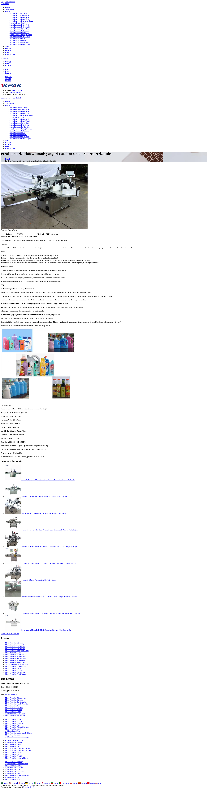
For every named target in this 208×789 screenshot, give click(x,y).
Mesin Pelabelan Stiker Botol (19, 42)
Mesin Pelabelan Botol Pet (14, 756)
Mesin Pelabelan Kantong (14, 762)
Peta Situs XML (28, 787)
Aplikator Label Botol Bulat (14, 768)
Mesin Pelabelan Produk (13, 766)
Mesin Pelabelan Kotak (13, 719)
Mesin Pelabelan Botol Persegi (20, 37)
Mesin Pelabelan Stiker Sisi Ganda (17, 727)
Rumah (7, 7)
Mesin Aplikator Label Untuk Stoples (18, 750)
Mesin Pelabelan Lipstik (13, 752)
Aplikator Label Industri (13, 742)
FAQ (7, 52)
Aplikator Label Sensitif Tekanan (16, 764)
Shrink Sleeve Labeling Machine (21, 35)
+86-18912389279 (17, 90)
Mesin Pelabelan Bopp (13, 712)
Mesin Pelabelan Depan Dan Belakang (18, 733)
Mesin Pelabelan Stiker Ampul (15, 698)
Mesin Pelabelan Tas (12, 706)
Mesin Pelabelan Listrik (13, 729)
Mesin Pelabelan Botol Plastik (20, 27)
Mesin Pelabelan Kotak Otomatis (16, 704)
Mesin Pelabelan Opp (12, 754)
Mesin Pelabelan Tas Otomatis (15, 702)
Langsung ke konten (8, 2)
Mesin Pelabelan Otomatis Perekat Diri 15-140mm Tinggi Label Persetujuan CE (48, 563)
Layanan (8, 50)
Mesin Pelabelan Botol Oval (19, 25)
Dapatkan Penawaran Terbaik (11, 98)
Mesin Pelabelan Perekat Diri (19, 33)
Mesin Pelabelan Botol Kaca (19, 19)
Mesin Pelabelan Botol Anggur (20, 44)
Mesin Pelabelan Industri (13, 744)
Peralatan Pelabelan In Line (14, 740)
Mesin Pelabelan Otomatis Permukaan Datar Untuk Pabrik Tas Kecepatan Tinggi (49, 546)
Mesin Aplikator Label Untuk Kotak (17, 748)
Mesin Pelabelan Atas (12, 779)
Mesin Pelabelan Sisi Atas (18, 40)
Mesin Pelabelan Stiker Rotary (20, 29)
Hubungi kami (10, 54)
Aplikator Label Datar (12, 731)
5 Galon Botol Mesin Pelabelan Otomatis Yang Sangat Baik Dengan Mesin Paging (49, 530)
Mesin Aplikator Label (17, 23)
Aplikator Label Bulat (12, 769)
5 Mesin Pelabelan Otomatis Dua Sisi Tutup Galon (38, 580)
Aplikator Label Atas (12, 777)
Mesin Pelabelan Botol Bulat (19, 31)
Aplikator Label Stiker (12, 773)
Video (7, 46)
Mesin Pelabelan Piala (12, 725)
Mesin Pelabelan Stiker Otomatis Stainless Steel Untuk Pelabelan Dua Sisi (46, 496)
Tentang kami (10, 9)
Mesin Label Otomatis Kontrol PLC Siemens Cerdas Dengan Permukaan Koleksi (49, 597)
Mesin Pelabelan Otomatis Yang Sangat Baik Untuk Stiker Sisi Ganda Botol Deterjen (50, 613)
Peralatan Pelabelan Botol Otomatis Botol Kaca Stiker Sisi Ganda (43, 513)
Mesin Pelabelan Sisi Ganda (19, 15)
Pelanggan (8, 48)
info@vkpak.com (15, 92)
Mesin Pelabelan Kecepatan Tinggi (21, 21)
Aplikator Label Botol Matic (15, 714)
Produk (7, 11)
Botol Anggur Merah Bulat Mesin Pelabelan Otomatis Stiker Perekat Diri (46, 630)
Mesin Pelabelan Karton (13, 721)
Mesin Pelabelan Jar (12, 746)
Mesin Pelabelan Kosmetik (14, 723)
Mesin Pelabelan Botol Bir (14, 708)
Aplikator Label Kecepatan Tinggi (17, 737)
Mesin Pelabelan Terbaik (13, 710)
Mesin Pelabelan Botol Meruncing (17, 775)
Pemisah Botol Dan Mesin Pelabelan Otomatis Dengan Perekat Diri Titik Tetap (48, 480)
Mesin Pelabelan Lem (12, 735)
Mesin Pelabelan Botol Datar (19, 17)
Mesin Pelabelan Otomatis (18, 13)
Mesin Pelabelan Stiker (17, 39)
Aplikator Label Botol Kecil (14, 771)
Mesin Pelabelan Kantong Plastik (16, 758)
